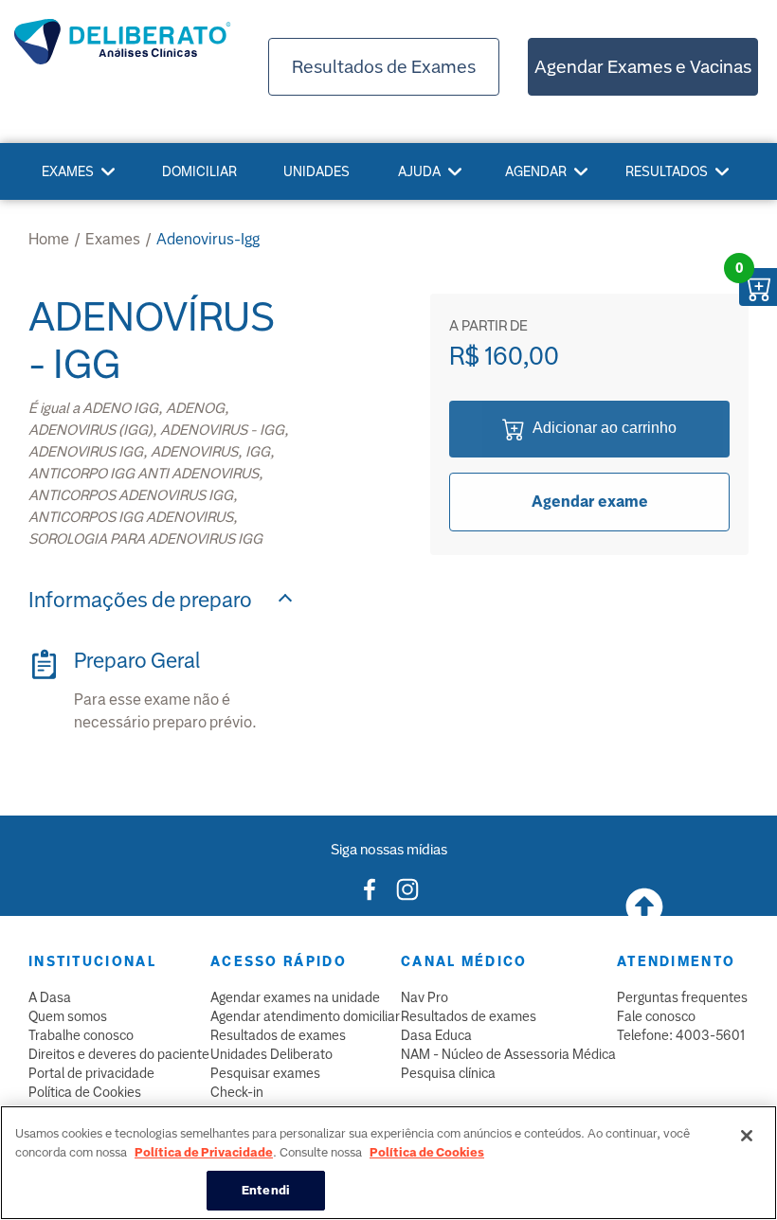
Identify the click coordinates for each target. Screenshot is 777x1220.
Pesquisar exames (265, 1073)
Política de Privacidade (204, 1152)
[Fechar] (747, 1136)
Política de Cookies (84, 1092)
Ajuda (419, 171)
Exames (68, 171)
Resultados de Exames (384, 67)
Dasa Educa (436, 1035)
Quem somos (67, 1016)
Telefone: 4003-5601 (681, 1035)
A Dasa (49, 997)
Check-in (236, 1092)
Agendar (536, 171)
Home (48, 239)
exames (112, 239)
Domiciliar (199, 171)
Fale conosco (656, 1016)
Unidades (316, 171)
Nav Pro (424, 997)
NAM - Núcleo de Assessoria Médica (508, 1054)
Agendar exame (590, 502)
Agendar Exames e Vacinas (642, 67)
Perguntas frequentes (682, 997)
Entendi (266, 1190)
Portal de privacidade (91, 1073)
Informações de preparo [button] (140, 600)
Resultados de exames (278, 1035)
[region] (388, 1162)
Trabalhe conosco (81, 1035)
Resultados (666, 171)
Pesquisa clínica (448, 1073)
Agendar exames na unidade (295, 997)
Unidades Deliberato (271, 1054)
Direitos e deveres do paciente (118, 1054)
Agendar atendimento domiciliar (305, 1016)
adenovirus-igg (208, 239)
